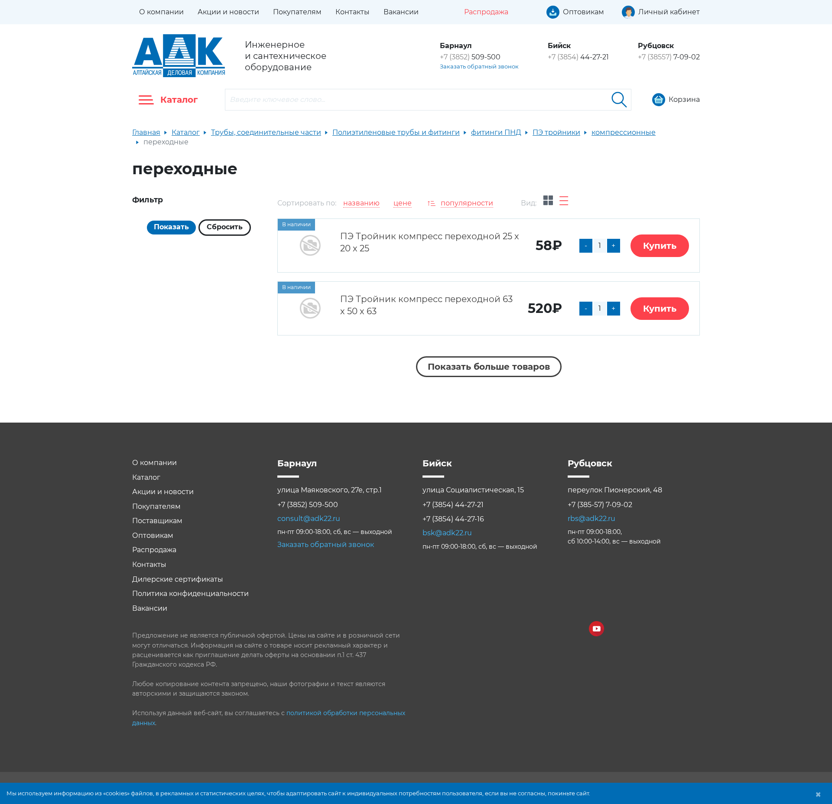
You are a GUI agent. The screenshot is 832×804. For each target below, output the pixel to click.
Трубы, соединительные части (266, 132)
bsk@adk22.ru (447, 533)
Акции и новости (228, 12)
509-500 (470, 57)
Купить (659, 246)
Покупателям (297, 12)
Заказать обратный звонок (479, 66)
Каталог (186, 132)
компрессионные (624, 132)
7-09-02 (669, 57)
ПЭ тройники (556, 132)
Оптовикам (152, 535)
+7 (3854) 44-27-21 (453, 505)
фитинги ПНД (496, 132)
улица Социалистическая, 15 (473, 490)
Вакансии (401, 12)
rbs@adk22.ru (591, 518)
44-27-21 (578, 57)
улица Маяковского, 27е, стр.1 (329, 490)
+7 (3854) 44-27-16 (453, 519)
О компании (161, 12)
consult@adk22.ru (308, 518)
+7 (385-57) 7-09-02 (600, 505)
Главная (146, 132)
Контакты (352, 12)
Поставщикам (157, 521)
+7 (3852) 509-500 (307, 505)
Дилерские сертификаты (177, 579)
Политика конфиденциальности (190, 593)
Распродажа (154, 550)
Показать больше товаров (489, 366)
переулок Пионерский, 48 (615, 490)
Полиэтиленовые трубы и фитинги (396, 132)
